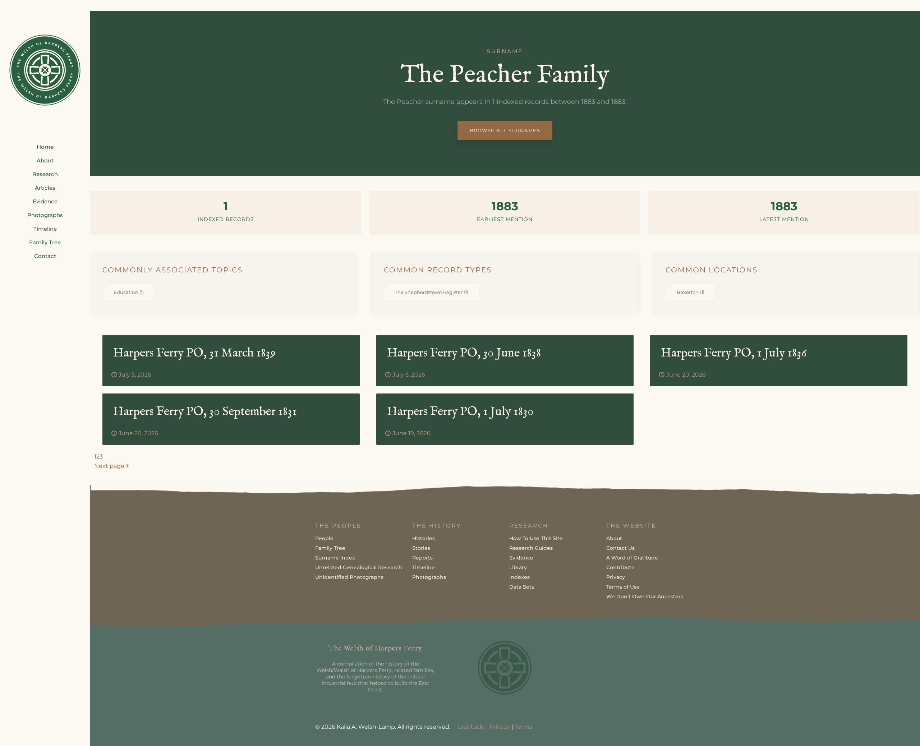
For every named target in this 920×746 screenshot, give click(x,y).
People (324, 538)
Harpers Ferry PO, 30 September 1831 (205, 411)
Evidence (521, 557)
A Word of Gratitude (632, 557)
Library (518, 567)
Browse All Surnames (505, 130)
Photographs (429, 577)
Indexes (519, 577)
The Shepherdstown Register (431, 292)
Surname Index (335, 557)
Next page (109, 465)
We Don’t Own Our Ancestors (644, 596)
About (614, 538)
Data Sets (521, 587)
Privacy (615, 577)
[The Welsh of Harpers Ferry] (45, 70)
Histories (423, 538)
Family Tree (330, 548)
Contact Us (620, 548)
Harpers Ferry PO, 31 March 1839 (194, 353)
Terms (523, 726)
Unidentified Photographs (349, 577)
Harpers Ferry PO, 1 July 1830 (460, 411)
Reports (422, 557)
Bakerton (690, 292)
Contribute (620, 567)
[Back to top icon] (885, 731)
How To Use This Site (536, 538)
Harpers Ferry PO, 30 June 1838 (464, 353)
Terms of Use (623, 587)
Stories (421, 548)
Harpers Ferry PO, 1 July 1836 (734, 353)
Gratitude (471, 726)
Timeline (423, 567)
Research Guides (531, 548)
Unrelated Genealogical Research (358, 567)
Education (129, 292)
